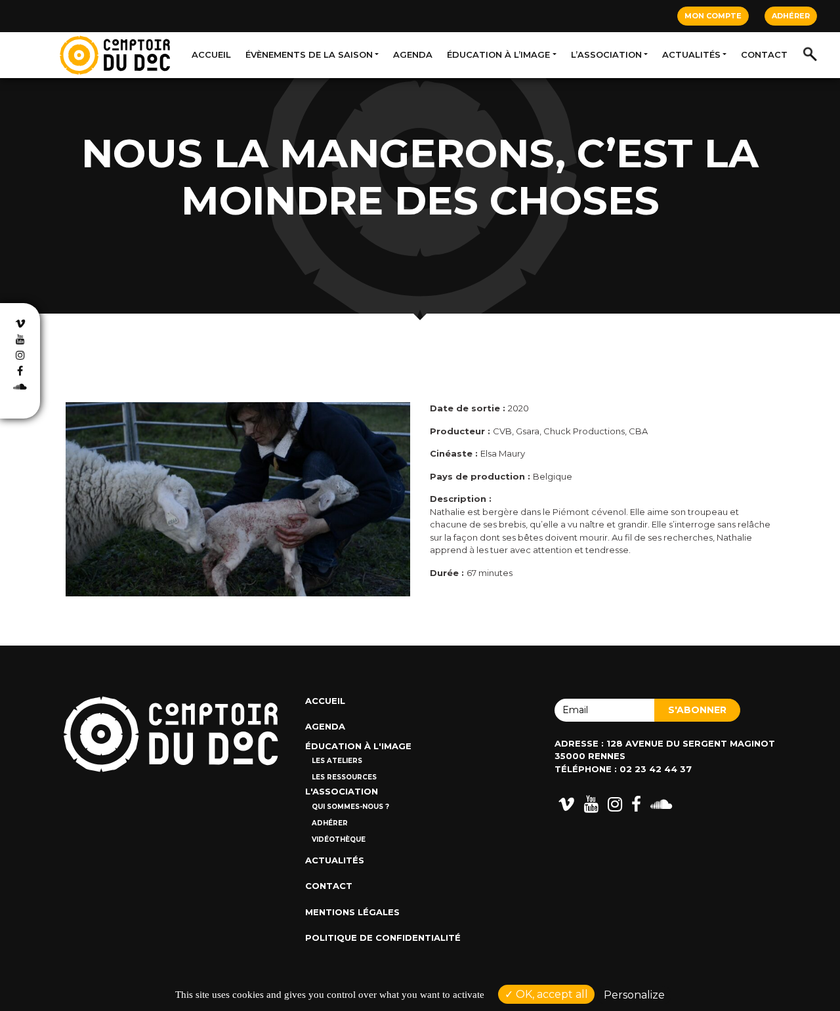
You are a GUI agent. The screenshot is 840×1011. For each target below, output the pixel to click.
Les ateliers (337, 760)
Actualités (691, 54)
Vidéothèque (339, 839)
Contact (764, 54)
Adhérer (791, 15)
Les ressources (344, 777)
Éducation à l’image (498, 54)
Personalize (634, 995)
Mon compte (713, 15)
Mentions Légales (352, 912)
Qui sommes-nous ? (350, 806)
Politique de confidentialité (383, 937)
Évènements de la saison (309, 54)
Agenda (412, 54)
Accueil (211, 54)
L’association (606, 54)
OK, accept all (550, 994)
